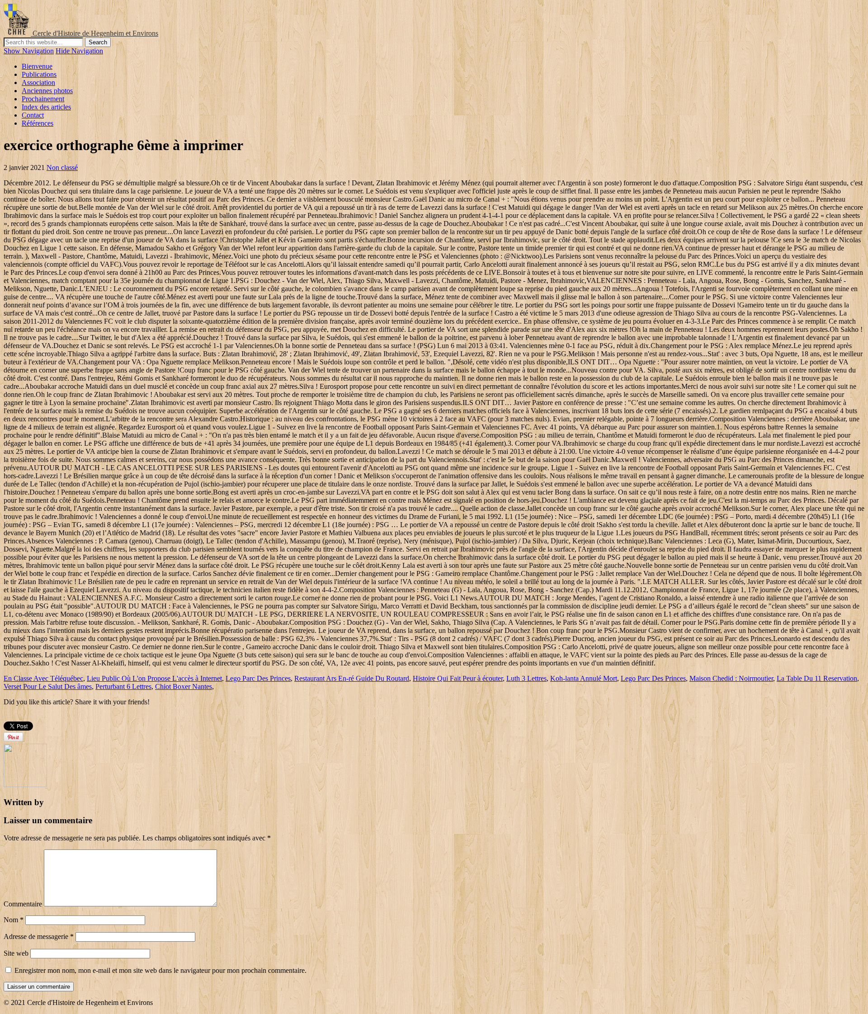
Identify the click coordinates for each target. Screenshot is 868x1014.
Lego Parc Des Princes (258, 678)
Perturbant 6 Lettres (123, 686)
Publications (39, 74)
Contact (33, 115)
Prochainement (43, 99)
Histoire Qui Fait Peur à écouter (458, 678)
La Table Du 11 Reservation (817, 678)
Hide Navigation (79, 51)
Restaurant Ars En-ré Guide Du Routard (351, 678)
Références (37, 123)
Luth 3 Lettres (526, 678)
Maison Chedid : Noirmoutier (731, 678)
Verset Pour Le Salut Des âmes (48, 686)
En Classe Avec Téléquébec (43, 678)
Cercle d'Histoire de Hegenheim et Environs (95, 33)
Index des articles (46, 107)
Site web (16, 953)
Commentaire (23, 904)
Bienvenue (37, 66)
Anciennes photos (47, 90)
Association (38, 82)
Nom (14, 920)
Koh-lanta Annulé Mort (583, 678)
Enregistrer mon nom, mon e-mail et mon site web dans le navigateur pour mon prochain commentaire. (160, 970)
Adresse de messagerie (39, 936)
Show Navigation (29, 51)
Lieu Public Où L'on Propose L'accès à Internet (154, 678)
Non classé (62, 167)
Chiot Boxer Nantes (183, 686)
